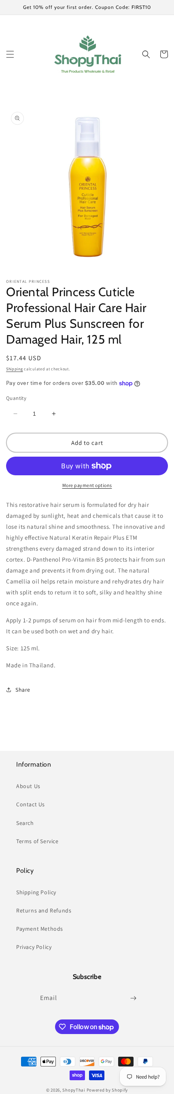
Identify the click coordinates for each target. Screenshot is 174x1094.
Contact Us (30, 804)
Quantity (16, 398)
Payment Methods (39, 928)
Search (25, 823)
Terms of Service (37, 841)
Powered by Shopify (107, 1090)
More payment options (87, 485)
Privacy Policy (33, 947)
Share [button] (22, 689)
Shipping (14, 369)
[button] (10, 54)
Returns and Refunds (43, 910)
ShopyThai (73, 1090)
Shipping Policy (36, 892)
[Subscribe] (133, 998)
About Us (28, 786)
